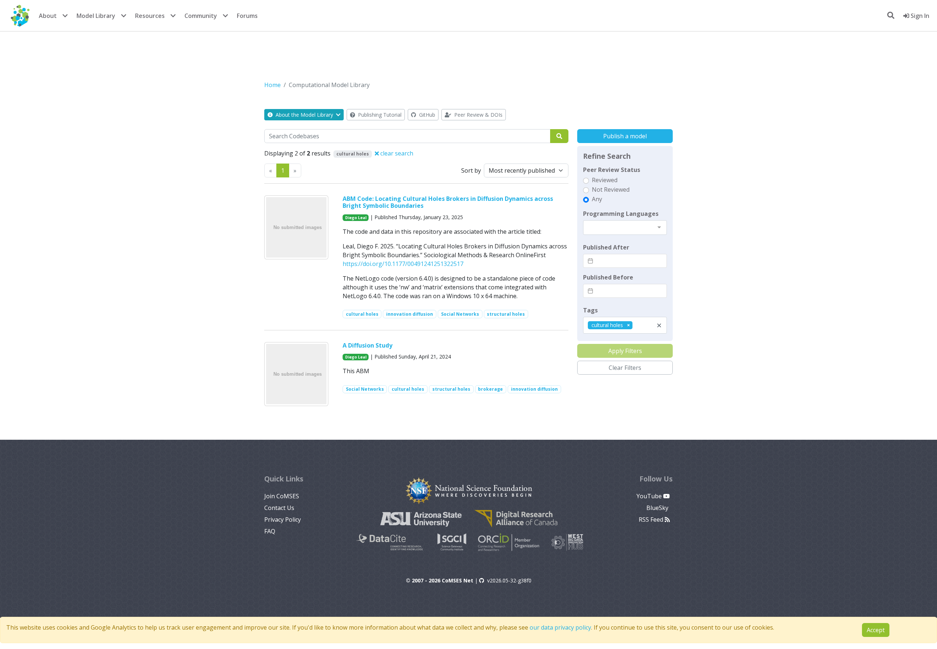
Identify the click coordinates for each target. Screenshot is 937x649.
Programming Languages (620, 213)
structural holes (506, 314)
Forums (247, 16)
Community (200, 16)
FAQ (269, 531)
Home (272, 85)
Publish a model (625, 136)
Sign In (919, 16)
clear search (396, 153)
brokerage (490, 389)
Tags (590, 310)
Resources (150, 16)
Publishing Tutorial (379, 114)
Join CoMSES (281, 496)
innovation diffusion (409, 314)
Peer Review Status (611, 169)
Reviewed (604, 180)
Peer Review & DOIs (478, 114)
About (48, 16)
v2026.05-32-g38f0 (509, 580)
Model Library (95, 16)
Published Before (608, 277)
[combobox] (625, 227)
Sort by (471, 170)
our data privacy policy (560, 627)
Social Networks (460, 314)
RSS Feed (652, 519)
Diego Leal (355, 217)
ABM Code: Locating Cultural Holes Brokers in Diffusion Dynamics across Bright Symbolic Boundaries (448, 202)
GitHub (426, 114)
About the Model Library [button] (304, 114)
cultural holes (362, 314)
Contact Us (279, 508)
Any (597, 199)
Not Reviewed (611, 189)
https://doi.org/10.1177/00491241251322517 (403, 264)
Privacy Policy (282, 519)
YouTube (650, 496)
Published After (606, 247)
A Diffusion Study (367, 345)
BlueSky (658, 508)
